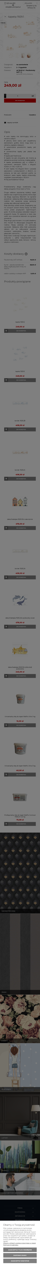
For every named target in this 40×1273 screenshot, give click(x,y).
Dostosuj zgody (20, 1255)
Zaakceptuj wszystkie (20, 1261)
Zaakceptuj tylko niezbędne (20, 1250)
